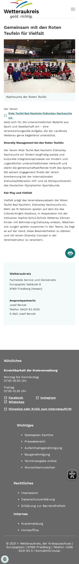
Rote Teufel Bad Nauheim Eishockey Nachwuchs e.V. (40, 115)
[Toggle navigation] (73, 9)
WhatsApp (16, 402)
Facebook (16, 398)
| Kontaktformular (47, 551)
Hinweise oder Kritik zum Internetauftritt (40, 409)
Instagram (48, 398)
